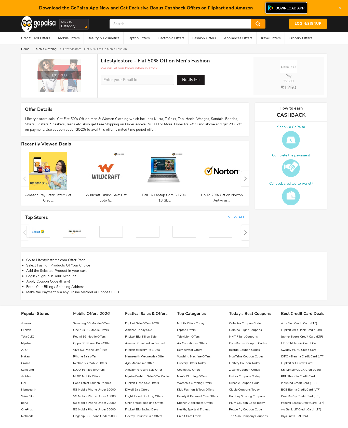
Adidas (26, 376)
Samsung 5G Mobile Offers (91, 323)
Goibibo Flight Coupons (245, 330)
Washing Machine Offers (194, 356)
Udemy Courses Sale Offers (143, 416)
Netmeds (27, 416)
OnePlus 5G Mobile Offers (91, 330)
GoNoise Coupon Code (245, 323)
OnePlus (27, 409)
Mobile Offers (69, 38)
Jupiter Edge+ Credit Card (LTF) (302, 337)
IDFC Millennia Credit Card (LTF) (303, 356)
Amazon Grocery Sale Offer (143, 370)
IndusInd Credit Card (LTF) (299, 383)
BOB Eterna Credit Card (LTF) (300, 389)
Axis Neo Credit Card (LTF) (299, 323)
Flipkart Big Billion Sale (140, 337)
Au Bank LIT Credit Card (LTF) (301, 409)
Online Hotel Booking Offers (144, 403)
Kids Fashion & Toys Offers (195, 389)
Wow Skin (28, 396)
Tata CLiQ (27, 337)
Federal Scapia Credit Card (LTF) (302, 403)
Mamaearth (28, 389)
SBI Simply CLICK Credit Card (301, 370)
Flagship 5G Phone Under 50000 (95, 416)
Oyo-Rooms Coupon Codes (248, 343)
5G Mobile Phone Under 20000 (94, 403)
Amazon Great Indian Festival (145, 343)
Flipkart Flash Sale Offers (142, 383)
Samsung (27, 370)
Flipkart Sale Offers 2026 (142, 323)
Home (25, 49)
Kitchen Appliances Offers (195, 403)
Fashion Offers (204, 38)
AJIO (24, 350)
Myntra (26, 343)
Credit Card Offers (35, 38)
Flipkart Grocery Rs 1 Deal (142, 350)
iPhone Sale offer (84, 356)
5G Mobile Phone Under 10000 (94, 389)
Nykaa (25, 356)
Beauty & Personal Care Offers (197, 396)
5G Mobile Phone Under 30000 (94, 409)
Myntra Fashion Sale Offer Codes (147, 376)
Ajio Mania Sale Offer (139, 363)
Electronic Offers (171, 38)
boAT (25, 403)
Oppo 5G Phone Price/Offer (92, 343)
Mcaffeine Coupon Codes (246, 356)
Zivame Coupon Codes (244, 370)
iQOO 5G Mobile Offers (89, 370)
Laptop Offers (138, 38)
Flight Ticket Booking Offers (144, 396)
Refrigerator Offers (189, 350)
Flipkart (26, 330)
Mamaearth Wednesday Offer (145, 356)
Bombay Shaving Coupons (247, 396)
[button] (245, 178)
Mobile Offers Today (190, 323)
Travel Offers (270, 38)
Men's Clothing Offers (192, 376)
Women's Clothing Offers (194, 383)
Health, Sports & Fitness (193, 409)
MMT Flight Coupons (243, 337)
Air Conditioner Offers (192, 343)
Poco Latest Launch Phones (92, 383)
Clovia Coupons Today (244, 389)
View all (236, 217)
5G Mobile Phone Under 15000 (94, 396)
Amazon (27, 323)
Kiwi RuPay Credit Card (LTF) (300, 396)
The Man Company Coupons (248, 416)
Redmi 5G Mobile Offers (89, 337)
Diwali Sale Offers (137, 389)
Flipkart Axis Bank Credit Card (301, 330)
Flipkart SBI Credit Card (297, 363)
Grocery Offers (300, 38)
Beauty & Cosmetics (103, 38)
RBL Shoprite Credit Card (298, 376)
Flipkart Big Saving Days (141, 409)
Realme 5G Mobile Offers (90, 363)
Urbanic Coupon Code (244, 383)
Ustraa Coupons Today (244, 376)
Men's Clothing (46, 49)
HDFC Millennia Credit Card (299, 343)
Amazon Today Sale (138, 330)
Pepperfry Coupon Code (245, 409)
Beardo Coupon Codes (244, 350)
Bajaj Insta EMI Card (294, 416)
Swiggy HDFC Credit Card (298, 350)
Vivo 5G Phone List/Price (90, 350)
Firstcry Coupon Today (244, 363)
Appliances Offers (238, 38)
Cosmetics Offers (188, 370)
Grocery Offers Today (191, 363)
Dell (23, 383)
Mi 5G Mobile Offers (86, 376)
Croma (25, 363)
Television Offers (188, 337)
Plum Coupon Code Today (247, 403)
